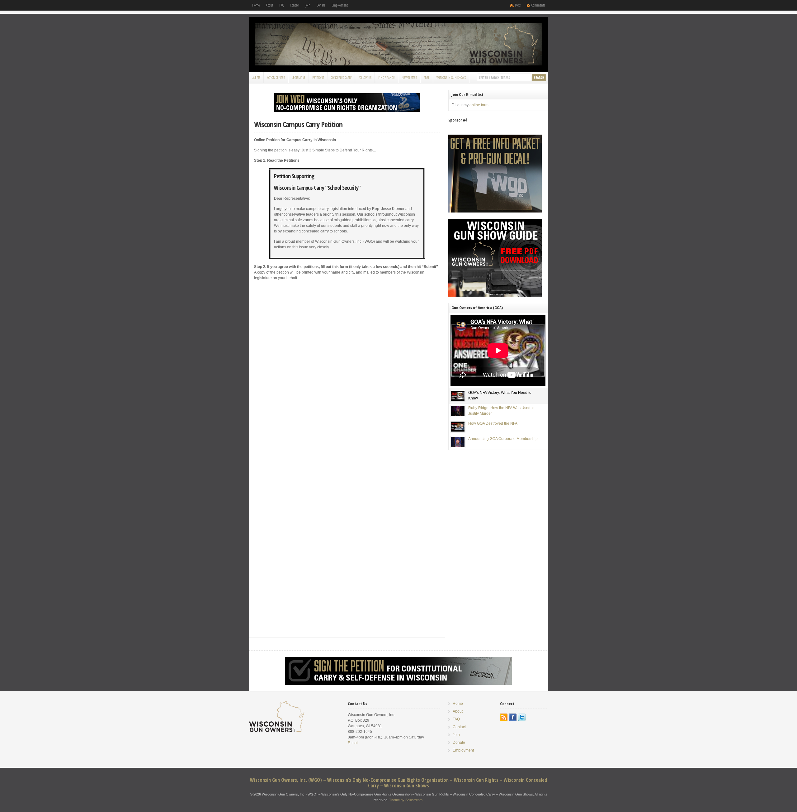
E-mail (353, 743)
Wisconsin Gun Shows (451, 77)
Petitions (318, 77)
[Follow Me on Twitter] (522, 717)
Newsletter (409, 77)
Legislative (298, 77)
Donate (321, 5)
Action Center (276, 77)
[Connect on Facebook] (512, 717)
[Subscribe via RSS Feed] (503, 717)
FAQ (281, 5)
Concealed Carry (341, 77)
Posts (518, 5)
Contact (294, 5)
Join (307, 5)
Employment (340, 5)
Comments (538, 5)
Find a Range (386, 77)
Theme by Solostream (405, 800)
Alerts (256, 77)
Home (256, 5)
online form (478, 105)
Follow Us (364, 77)
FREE (427, 77)
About (269, 5)
